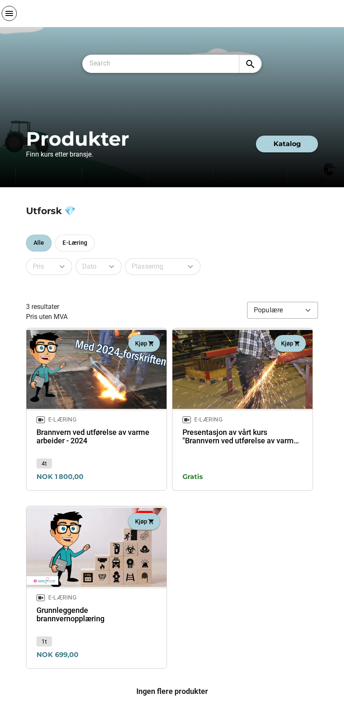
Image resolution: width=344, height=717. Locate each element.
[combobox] (164, 62)
